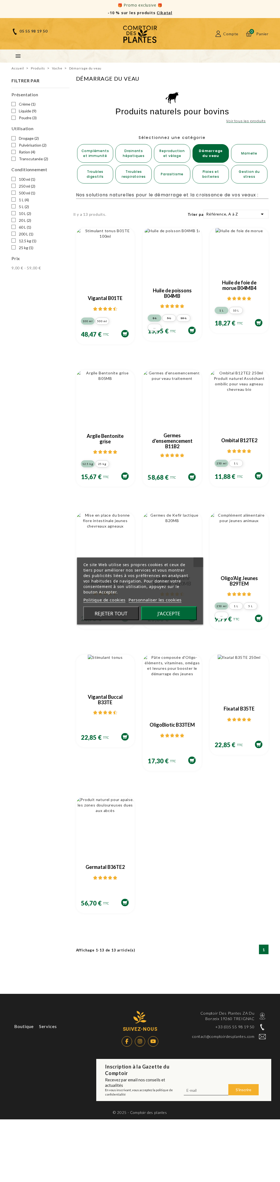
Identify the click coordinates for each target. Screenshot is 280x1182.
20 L (25, 220)
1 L (24, 199)
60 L (25, 227)
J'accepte (169, 613)
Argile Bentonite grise (105, 438)
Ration (27, 152)
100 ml (27, 179)
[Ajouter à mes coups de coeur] (127, 237)
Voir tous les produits (246, 121)
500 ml (27, 193)
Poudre (28, 117)
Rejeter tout (111, 613)
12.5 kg (27, 240)
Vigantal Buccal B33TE (105, 699)
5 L (24, 206)
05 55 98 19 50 (33, 31)
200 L (26, 234)
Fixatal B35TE (239, 708)
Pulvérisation (32, 145)
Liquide (27, 111)
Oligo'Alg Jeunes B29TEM (239, 580)
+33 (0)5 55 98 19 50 (235, 1026)
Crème (27, 104)
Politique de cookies (104, 599)
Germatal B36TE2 (105, 867)
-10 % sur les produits (140, 12)
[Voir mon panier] (248, 34)
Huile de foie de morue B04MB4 (239, 285)
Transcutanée (33, 158)
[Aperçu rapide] (127, 245)
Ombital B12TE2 (239, 440)
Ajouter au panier (125, 334)
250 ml (27, 186)
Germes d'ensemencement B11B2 (172, 441)
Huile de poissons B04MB (172, 293)
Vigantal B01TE (105, 298)
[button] (95, 153)
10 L (25, 213)
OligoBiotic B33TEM (172, 724)
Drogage (29, 138)
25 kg (26, 247)
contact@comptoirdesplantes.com (223, 1036)
